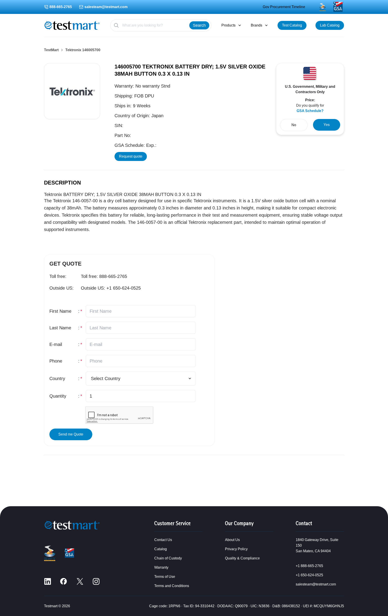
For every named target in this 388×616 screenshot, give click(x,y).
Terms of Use (164, 577)
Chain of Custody (168, 558)
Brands (256, 25)
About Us (232, 540)
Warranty (161, 567)
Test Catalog (292, 25)
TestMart (51, 50)
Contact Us (163, 540)
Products (228, 25)
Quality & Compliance (242, 558)
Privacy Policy (236, 549)
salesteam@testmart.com (106, 7)
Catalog (160, 549)
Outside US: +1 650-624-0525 (111, 288)
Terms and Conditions (171, 586)
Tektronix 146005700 (82, 50)
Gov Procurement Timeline (284, 7)
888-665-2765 (60, 7)
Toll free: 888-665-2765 (104, 276)
